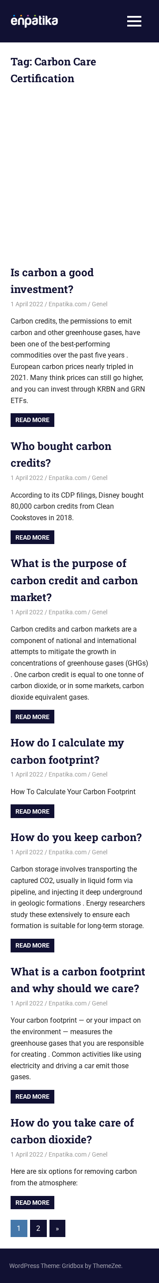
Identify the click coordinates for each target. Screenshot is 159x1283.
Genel (99, 304)
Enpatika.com (68, 304)
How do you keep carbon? (76, 837)
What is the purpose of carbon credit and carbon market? (74, 580)
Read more (32, 419)
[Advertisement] (79, 180)
